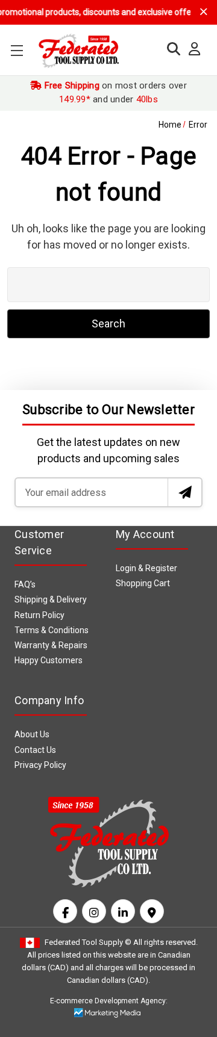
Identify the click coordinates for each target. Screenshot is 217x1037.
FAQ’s (25, 584)
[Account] (191, 49)
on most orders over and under (114, 92)
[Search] (170, 49)
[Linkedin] (123, 911)
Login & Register (146, 568)
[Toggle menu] (16, 50)
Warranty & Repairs (50, 645)
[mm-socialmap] (152, 911)
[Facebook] (65, 911)
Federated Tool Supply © (88, 942)
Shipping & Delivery (50, 599)
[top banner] (203, 11)
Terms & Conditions (51, 630)
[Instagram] (94, 911)
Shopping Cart (143, 583)
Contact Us (35, 750)
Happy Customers (48, 660)
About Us (31, 734)
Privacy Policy (40, 765)
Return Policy (39, 615)
